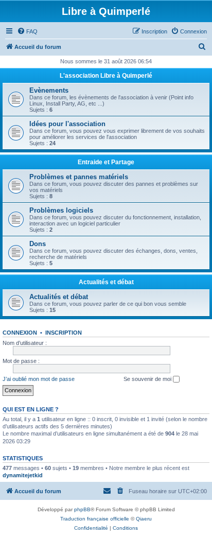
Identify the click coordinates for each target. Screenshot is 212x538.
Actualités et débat (106, 282)
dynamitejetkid (23, 475)
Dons (37, 244)
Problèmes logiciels (61, 210)
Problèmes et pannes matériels (78, 177)
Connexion (20, 332)
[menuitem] (27, 31)
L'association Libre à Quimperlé (106, 75)
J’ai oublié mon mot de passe (39, 379)
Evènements (48, 90)
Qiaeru (144, 519)
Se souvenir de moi (148, 379)
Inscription (63, 332)
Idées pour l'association (67, 124)
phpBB (82, 509)
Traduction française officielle (94, 519)
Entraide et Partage (106, 162)
